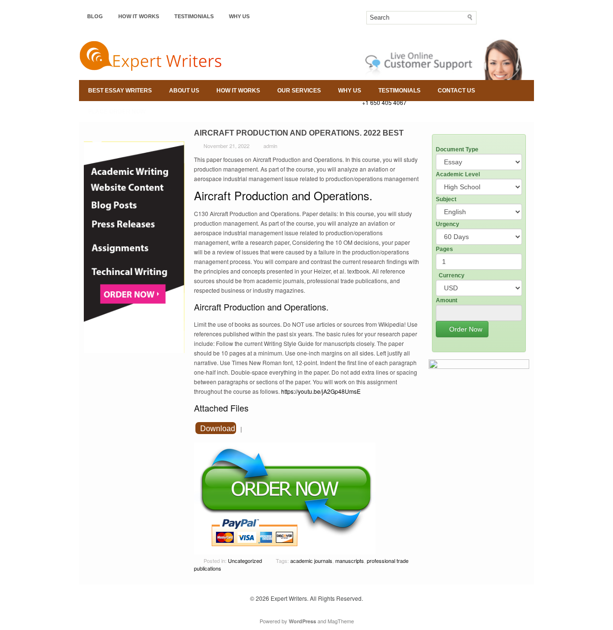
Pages (444, 249)
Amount (446, 300)
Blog (95, 16)
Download (217, 428)
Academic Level (458, 174)
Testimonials (194, 16)
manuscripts (349, 560)
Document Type (457, 149)
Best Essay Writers (120, 90)
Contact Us (456, 90)
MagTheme (341, 621)
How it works (138, 16)
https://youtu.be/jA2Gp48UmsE (321, 391)
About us (184, 90)
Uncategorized (245, 560)
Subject (446, 199)
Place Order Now (117, 111)
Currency (452, 275)
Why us (239, 16)
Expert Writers (289, 598)
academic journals (311, 560)
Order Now (464, 329)
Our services (299, 90)
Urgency (447, 224)
